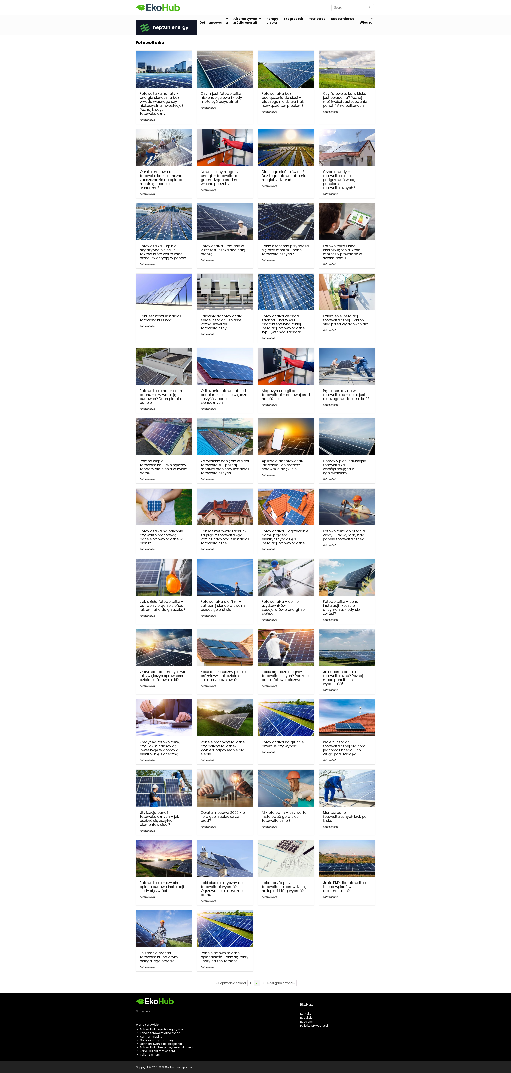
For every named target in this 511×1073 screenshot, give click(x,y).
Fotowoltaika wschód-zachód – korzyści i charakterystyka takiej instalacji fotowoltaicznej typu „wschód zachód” (283, 324)
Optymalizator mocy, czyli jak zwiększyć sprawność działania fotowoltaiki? (162, 676)
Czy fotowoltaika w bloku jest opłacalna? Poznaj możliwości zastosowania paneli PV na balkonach (345, 99)
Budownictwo (342, 18)
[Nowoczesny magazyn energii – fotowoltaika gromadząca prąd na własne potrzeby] (225, 132)
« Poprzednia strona (231, 983)
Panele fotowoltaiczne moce (160, 1033)
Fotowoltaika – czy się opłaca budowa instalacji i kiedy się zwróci (163, 886)
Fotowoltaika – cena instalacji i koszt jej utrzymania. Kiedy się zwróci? (341, 607)
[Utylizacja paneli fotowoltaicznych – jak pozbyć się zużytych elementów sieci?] (164, 772)
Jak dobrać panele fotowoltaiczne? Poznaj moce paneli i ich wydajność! (343, 678)
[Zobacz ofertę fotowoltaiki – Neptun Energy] (166, 22)
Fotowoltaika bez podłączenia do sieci (166, 1047)
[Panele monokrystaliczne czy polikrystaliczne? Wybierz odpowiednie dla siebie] (225, 702)
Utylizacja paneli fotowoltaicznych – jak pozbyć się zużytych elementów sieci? (159, 818)
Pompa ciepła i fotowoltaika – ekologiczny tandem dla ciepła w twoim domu (164, 467)
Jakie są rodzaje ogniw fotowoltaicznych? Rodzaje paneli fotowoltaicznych (285, 676)
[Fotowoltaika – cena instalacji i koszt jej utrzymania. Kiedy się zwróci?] (347, 561)
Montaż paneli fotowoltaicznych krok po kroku (344, 816)
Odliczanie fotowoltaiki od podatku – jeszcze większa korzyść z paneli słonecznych (224, 396)
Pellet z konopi (150, 1055)
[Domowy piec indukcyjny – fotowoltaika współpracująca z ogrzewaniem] (347, 421)
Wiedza (366, 22)
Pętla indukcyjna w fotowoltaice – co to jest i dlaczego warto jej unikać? (346, 394)
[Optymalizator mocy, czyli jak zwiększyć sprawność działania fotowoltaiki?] (164, 632)
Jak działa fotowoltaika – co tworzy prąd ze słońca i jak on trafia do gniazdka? (162, 605)
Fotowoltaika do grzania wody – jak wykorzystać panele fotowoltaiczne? (344, 535)
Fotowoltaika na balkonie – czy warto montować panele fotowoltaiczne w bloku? (163, 537)
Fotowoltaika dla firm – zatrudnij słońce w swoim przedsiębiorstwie (223, 605)
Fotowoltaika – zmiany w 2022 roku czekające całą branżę (223, 250)
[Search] (370, 7)
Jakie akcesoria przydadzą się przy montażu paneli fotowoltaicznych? (285, 250)
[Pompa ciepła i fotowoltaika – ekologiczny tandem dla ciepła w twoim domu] (164, 421)
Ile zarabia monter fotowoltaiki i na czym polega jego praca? (159, 957)
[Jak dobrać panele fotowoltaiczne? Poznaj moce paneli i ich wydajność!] (347, 632)
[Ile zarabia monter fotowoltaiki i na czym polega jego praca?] (164, 913)
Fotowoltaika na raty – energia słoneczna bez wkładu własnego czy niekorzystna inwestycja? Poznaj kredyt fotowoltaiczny (161, 103)
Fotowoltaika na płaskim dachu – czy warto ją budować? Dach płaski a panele (161, 396)
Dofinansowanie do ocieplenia (161, 1044)
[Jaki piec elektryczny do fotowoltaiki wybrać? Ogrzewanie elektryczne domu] (225, 843)
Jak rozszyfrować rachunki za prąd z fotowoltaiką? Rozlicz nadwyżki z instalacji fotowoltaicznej (225, 537)
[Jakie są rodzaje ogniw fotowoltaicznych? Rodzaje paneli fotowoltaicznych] (286, 632)
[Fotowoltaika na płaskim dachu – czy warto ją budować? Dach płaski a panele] (164, 350)
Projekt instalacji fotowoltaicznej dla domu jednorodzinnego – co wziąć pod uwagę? (345, 748)
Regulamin (307, 1022)
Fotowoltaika (147, 119)
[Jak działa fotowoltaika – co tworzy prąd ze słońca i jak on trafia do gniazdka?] (164, 561)
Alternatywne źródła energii (245, 20)
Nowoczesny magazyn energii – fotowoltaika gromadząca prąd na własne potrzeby (221, 177)
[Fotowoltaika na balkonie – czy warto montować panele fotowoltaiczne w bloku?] (164, 491)
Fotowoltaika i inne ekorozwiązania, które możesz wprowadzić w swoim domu (342, 252)
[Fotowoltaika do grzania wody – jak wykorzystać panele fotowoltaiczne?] (347, 491)
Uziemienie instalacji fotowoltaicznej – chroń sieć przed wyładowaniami (346, 320)
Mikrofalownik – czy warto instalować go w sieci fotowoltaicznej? (284, 816)
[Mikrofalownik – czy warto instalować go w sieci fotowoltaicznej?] (286, 772)
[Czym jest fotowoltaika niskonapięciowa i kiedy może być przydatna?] (225, 53)
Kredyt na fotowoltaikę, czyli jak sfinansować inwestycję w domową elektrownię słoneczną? (160, 748)
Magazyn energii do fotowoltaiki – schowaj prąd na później (286, 394)
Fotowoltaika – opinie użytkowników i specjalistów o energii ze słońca (283, 607)
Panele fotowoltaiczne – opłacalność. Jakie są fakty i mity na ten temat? (224, 957)
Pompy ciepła (272, 20)
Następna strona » (281, 983)
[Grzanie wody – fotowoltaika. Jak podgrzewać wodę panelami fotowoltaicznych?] (347, 132)
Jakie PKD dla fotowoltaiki (157, 1051)
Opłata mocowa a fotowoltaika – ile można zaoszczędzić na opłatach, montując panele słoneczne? (163, 179)
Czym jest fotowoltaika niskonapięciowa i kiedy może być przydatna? (221, 97)
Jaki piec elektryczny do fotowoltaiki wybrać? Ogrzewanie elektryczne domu (222, 888)
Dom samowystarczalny (157, 1040)
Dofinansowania (213, 22)
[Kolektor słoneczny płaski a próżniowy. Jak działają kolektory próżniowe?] (225, 632)
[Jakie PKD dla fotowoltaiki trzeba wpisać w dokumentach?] (347, 843)
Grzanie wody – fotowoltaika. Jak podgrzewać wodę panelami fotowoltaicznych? (339, 179)
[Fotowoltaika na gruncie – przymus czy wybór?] (286, 702)
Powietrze (317, 18)
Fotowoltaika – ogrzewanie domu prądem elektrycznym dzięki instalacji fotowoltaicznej (285, 537)
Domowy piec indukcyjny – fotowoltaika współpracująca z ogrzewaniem (346, 467)
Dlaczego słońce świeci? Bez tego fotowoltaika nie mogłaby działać (284, 175)
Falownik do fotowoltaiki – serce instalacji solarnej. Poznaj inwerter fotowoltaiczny (223, 322)
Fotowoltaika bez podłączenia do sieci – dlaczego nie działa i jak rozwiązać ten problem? (283, 99)
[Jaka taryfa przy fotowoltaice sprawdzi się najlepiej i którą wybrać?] (286, 843)
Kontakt (305, 1014)
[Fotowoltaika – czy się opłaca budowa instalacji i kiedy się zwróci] (164, 843)
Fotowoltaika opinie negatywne (161, 1029)
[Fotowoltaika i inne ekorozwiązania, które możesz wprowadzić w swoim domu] (347, 206)
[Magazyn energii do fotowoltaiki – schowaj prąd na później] (286, 350)
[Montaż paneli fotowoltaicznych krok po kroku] (347, 772)
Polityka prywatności (314, 1026)
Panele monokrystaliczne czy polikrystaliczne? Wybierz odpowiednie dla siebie (223, 748)
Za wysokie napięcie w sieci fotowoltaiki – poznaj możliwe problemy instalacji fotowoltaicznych (225, 467)
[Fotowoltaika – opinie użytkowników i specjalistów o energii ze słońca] (286, 561)
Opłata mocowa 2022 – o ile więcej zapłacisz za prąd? (223, 816)
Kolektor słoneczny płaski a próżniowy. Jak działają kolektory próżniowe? (224, 676)
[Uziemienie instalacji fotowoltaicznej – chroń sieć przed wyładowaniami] (347, 276)
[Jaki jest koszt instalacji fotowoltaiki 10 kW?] (164, 276)
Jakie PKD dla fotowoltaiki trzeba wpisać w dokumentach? (345, 886)
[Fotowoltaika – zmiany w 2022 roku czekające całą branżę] (225, 206)
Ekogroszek (293, 18)
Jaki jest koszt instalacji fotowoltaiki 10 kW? (160, 318)
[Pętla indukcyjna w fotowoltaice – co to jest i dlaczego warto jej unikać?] (347, 350)
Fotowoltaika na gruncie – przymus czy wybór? (284, 744)
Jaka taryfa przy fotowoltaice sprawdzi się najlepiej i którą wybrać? (284, 886)
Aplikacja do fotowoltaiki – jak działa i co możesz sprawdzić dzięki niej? (285, 465)
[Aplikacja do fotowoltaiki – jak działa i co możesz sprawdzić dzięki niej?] (286, 421)
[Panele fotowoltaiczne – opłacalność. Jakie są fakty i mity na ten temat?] (225, 913)
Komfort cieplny (151, 1037)
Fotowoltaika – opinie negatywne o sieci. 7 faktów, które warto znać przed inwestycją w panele (163, 252)
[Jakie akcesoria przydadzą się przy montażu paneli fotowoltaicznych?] (286, 206)
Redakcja (306, 1018)
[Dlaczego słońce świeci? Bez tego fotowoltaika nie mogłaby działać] (286, 132)
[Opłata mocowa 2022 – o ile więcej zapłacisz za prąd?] (225, 772)
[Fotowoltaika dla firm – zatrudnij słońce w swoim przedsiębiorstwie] (225, 561)
